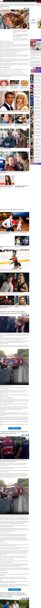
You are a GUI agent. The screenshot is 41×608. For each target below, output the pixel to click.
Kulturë (21, 2)
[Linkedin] (28, 9)
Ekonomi (16, 2)
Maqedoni (12, 0)
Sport (29, 2)
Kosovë (8, 0)
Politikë (6, 2)
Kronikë (13, 2)
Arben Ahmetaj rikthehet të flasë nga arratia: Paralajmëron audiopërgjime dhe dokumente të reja (13, 594)
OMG (33, 2)
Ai (26, 2)
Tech (27, 2)
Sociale (18, 2)
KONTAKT (30, 0)
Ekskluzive (22, 0)
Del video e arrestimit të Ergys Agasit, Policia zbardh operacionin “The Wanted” (14, 312)
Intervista (11, 2)
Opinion (8, 2)
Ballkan (16, 0)
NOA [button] (33, 0)
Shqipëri (5, 0)
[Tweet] (26, 9)
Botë (19, 0)
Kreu (4, 2)
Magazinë (23, 2)
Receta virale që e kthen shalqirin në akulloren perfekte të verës (4, 87)
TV (34, 2)
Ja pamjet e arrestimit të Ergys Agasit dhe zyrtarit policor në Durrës (14, 432)
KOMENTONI (15, 428)
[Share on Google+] (26, 315)
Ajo (25, 2)
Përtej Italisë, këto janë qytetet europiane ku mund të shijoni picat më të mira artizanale (24, 87)
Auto (31, 2)
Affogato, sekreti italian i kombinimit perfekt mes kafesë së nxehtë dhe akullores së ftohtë (14, 87)
